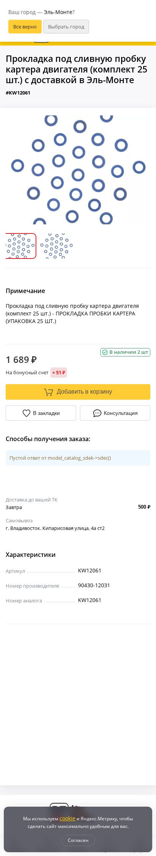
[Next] (139, 169)
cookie (67, 818)
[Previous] (17, 169)
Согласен (78, 840)
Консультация (121, 413)
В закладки (46, 413)
